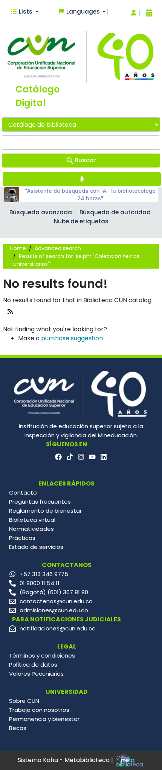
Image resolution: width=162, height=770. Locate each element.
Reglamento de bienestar (45, 511)
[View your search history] (148, 13)
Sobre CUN (24, 701)
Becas (17, 728)
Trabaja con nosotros (39, 710)
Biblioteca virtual (32, 520)
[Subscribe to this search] (10, 312)
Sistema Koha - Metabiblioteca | (66, 760)
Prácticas (22, 538)
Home (18, 248)
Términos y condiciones (42, 655)
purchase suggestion (72, 338)
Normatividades (31, 529)
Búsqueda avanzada (40, 212)
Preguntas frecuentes (40, 502)
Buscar (85, 160)
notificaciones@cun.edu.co (58, 628)
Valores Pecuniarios (36, 674)
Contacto (23, 492)
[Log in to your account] (133, 13)
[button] (24, 12)
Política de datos (33, 665)
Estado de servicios (36, 547)
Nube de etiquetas (81, 221)
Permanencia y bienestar (44, 719)
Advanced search (58, 248)
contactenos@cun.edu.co (56, 601)
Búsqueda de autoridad (115, 212)
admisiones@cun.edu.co (54, 610)
